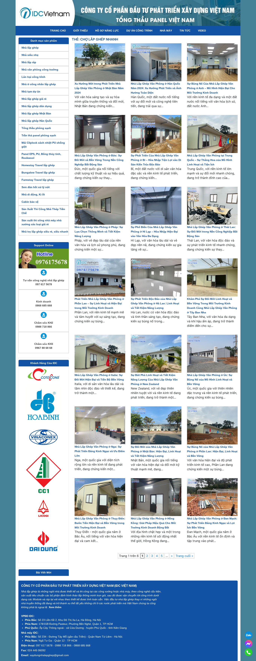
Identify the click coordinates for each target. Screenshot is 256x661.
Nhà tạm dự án (31, 91)
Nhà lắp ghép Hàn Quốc (37, 120)
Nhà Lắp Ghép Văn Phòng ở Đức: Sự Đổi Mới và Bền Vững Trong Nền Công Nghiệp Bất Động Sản (99, 160)
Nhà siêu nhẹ (30, 54)
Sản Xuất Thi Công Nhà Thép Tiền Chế (43, 211)
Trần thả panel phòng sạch (39, 135)
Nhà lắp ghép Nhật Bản (36, 113)
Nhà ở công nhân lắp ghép (39, 84)
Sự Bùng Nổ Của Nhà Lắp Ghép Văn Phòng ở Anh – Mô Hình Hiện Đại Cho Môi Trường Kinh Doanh (211, 88)
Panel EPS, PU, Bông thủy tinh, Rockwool (41, 155)
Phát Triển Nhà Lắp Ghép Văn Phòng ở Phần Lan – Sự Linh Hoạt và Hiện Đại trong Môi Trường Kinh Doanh (99, 303)
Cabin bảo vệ (30, 201)
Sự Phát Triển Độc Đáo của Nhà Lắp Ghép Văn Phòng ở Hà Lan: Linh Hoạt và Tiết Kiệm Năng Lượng (155, 303)
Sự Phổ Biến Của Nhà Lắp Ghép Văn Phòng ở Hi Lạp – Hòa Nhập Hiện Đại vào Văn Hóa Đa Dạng (154, 232)
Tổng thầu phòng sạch (36, 128)
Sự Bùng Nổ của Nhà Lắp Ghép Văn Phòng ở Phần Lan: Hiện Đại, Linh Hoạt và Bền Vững (212, 451)
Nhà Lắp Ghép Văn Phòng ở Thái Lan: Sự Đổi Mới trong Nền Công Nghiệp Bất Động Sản (212, 232)
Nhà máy (166, 30)
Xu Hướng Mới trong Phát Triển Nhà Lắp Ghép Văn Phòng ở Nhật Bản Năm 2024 (99, 88)
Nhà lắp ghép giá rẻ (34, 98)
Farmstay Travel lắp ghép (38, 179)
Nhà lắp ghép (30, 47)
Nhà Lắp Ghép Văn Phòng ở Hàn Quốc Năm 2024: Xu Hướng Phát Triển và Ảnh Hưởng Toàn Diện (156, 88)
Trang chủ (58, 30)
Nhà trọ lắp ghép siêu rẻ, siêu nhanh (45, 231)
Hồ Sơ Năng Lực (107, 30)
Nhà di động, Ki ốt (33, 194)
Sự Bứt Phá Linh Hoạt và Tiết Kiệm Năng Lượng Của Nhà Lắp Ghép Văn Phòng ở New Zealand (154, 380)
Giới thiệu (80, 30)
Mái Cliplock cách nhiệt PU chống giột (43, 144)
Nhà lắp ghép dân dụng (37, 106)
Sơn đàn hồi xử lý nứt (36, 187)
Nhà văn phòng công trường (40, 69)
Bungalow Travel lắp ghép (38, 172)
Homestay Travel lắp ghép (38, 165)
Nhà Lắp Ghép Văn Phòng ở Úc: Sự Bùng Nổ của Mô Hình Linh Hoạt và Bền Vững (209, 380)
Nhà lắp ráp (29, 62)
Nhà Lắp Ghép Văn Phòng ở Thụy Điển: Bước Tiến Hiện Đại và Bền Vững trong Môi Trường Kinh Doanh (100, 523)
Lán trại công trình (33, 76)
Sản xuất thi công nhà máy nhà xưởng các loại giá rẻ (41, 222)
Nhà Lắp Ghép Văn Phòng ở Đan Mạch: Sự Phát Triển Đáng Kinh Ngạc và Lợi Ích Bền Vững (212, 523)
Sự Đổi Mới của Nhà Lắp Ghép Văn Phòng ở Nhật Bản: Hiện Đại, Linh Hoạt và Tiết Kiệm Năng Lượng (156, 451)
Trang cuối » (184, 556)
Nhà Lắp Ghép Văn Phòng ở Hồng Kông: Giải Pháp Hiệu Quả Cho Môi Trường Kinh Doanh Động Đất (153, 523)
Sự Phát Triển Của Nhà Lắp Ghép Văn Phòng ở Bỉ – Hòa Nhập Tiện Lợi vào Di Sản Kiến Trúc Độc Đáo (156, 160)
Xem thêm (55, 607)
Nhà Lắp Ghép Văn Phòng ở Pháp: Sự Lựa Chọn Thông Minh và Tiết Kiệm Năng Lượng (99, 232)
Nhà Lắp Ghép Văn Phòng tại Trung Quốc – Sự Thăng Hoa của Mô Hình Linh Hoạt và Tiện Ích (209, 160)
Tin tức (185, 30)
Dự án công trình (139, 30)
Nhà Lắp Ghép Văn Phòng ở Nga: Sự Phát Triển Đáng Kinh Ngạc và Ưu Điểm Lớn (100, 451)
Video (202, 30)
